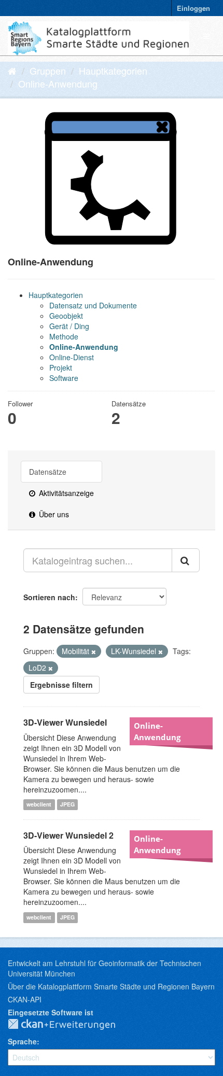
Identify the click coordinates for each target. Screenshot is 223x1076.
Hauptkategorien (113, 70)
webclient (38, 805)
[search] (186, 560)
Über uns (53, 514)
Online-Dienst (71, 357)
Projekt (60, 367)
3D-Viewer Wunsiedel (65, 722)
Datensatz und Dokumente (93, 305)
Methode (63, 336)
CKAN (70, 1024)
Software (63, 378)
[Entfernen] (93, 651)
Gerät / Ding (69, 326)
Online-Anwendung (57, 83)
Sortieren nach (49, 597)
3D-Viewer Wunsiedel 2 (68, 835)
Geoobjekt (66, 315)
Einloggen (193, 8)
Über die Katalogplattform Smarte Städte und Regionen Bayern (111, 986)
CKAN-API (24, 999)
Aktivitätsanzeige (65, 493)
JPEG (67, 805)
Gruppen (48, 70)
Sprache (22, 1041)
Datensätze (47, 471)
